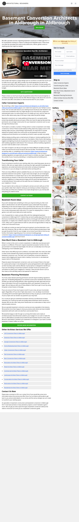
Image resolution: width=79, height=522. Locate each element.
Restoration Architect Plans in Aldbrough (16, 383)
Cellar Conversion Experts (61, 83)
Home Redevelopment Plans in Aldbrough (16, 346)
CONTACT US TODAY (27, 195)
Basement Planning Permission (63, 95)
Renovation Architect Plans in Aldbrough (16, 362)
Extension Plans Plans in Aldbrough (14, 337)
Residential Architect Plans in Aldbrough (16, 387)
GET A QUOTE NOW (26, 92)
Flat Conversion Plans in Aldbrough (14, 354)
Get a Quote (39, 27)
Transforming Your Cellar (61, 85)
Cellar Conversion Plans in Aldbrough (15, 350)
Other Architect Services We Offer (63, 98)
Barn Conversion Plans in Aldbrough (14, 358)
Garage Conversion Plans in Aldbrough (15, 342)
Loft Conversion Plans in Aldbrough (14, 333)
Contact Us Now (58, 100)
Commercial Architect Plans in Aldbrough (16, 371)
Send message (64, 73)
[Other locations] (71, 3)
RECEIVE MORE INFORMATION (26, 325)
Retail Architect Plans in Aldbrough (14, 367)
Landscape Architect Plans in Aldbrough (15, 375)
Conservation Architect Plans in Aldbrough (16, 379)
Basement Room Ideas (60, 88)
